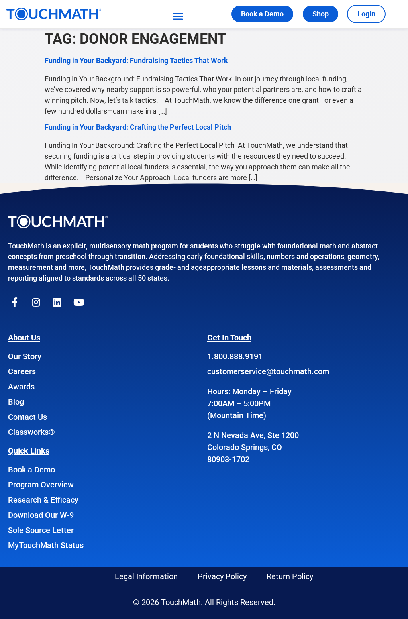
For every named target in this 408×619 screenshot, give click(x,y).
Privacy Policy (222, 576)
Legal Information (146, 576)
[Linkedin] (57, 302)
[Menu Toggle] (178, 16)
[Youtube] (79, 302)
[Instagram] (36, 302)
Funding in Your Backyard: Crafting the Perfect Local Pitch (138, 127)
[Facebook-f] (15, 302)
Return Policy (290, 576)
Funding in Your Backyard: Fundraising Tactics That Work (136, 60)
